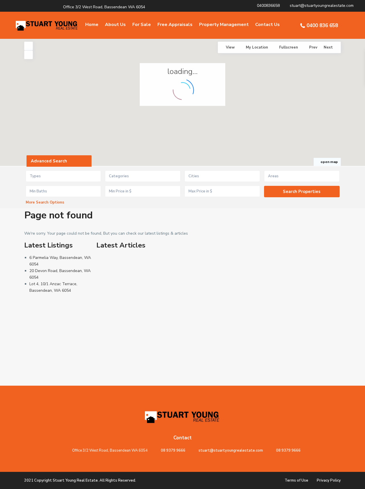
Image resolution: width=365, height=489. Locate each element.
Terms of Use (296, 480)
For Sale (141, 24)
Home (91, 24)
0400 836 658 (322, 25)
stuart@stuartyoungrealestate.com (230, 450)
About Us (115, 24)
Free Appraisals (174, 24)
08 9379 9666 (173, 450)
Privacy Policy (329, 480)
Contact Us (267, 24)
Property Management (224, 24)
